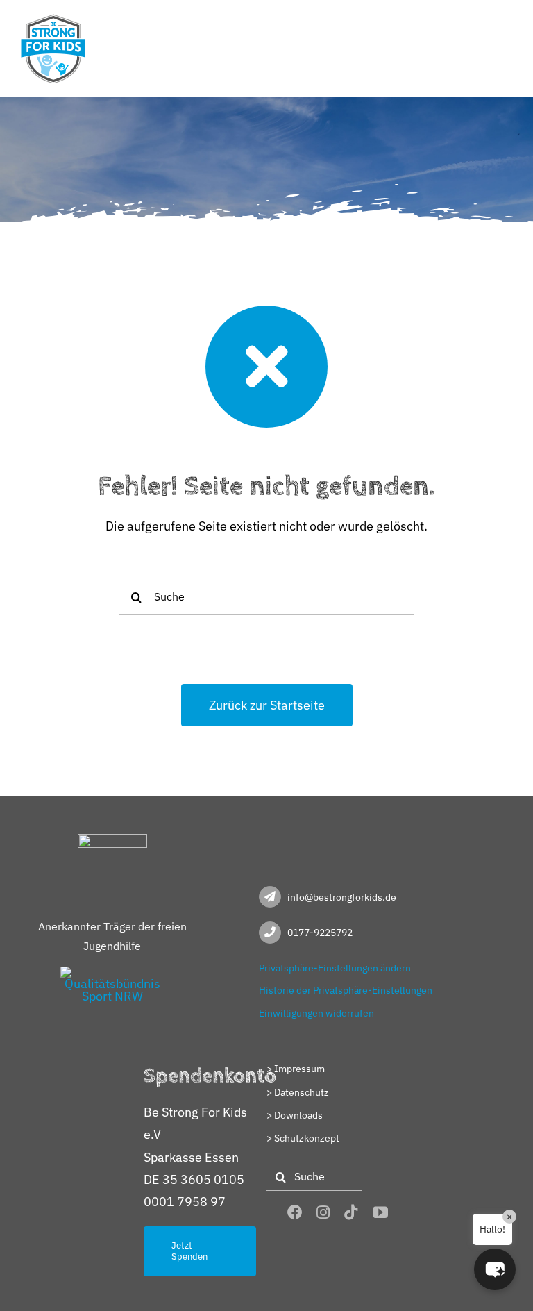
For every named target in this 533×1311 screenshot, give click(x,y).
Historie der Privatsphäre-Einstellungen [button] (345, 990)
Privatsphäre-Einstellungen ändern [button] (335, 968)
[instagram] (323, 1212)
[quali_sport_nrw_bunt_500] (112, 972)
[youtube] (380, 1212)
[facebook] (295, 1212)
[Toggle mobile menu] (505, 22)
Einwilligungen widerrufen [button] (316, 1013)
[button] (495, 1269)
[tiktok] (351, 1212)
